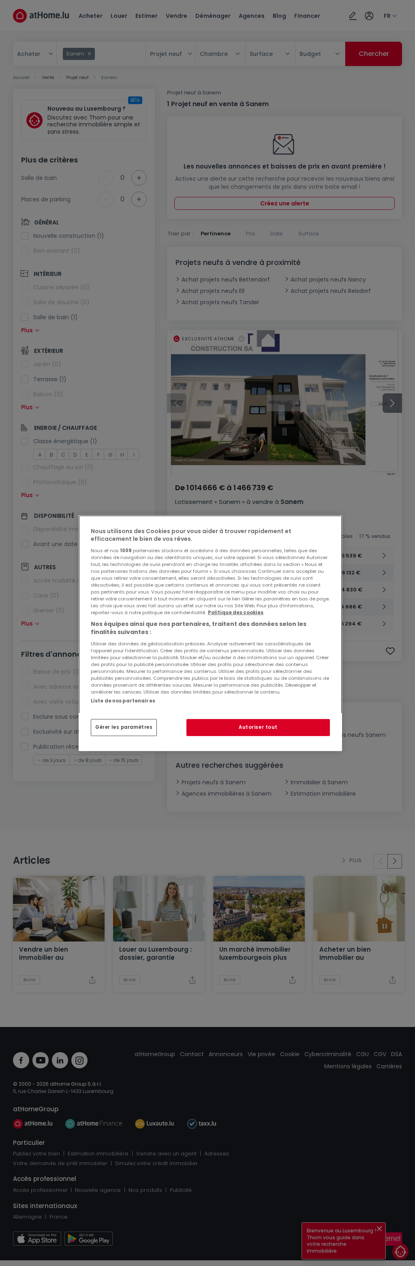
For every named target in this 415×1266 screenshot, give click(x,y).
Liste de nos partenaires (123, 700)
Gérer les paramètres (123, 727)
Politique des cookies (235, 612)
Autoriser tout (258, 727)
